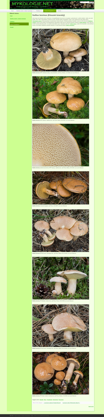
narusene (61, 399)
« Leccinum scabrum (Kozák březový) (52, 402)
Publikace (38, 10)
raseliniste (50, 399)
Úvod (12, 10)
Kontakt (59, 10)
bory (45, 399)
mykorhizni (55, 399)
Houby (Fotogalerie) (49, 10)
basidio (41, 399)
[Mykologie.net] (52, 4)
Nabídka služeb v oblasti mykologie (24, 10)
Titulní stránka (17, 415)
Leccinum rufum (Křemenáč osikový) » (71, 402)
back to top (91, 406)
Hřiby (32, 415)
